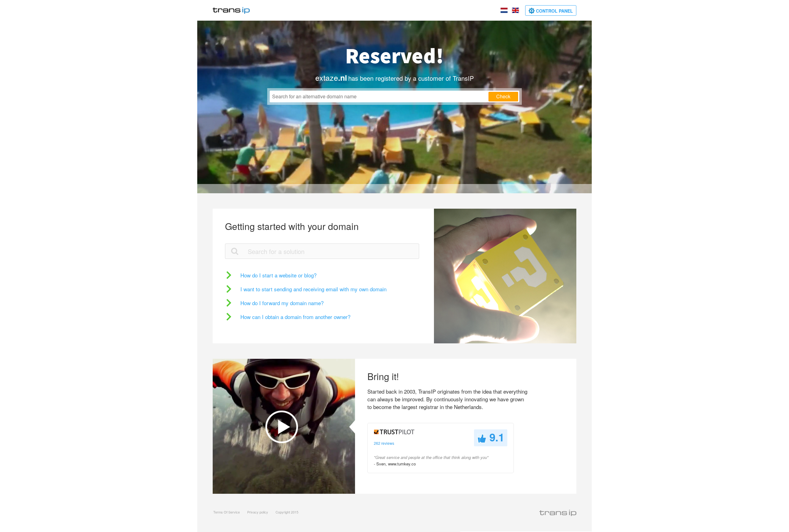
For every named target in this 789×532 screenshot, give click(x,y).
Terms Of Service (226, 511)
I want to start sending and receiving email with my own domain (313, 289)
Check (503, 96)
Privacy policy (257, 511)
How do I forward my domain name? (282, 303)
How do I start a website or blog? (278, 275)
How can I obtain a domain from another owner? (295, 317)
